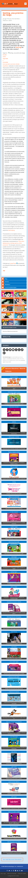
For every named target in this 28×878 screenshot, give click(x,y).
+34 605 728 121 (20, 866)
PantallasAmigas (7, 357)
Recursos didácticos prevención (10, 331)
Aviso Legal (3, 873)
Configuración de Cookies (13, 875)
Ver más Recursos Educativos (12, 859)
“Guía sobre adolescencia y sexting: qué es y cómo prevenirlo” (13, 243)
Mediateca (7, 284)
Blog (6, 279)
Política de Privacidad (11, 873)
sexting (18, 47)
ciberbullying (11, 230)
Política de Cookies (22, 873)
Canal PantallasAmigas (10, 287)
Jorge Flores (13, 263)
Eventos (7, 281)
